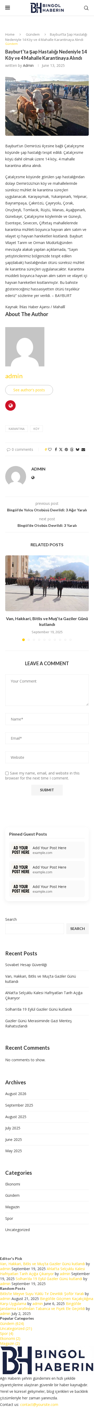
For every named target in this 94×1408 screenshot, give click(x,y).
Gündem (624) (12, 1323)
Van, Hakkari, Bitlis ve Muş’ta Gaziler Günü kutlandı (42, 1263)
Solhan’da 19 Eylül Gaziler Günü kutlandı (38, 1009)
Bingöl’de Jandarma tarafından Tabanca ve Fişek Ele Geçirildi (42, 1306)
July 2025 (12, 1127)
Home (10, 34)
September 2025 (19, 1105)
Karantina (17, 429)
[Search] (86, 8)
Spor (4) (6, 1333)
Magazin (12, 1206)
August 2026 (15, 1093)
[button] (9, 597)
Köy (36, 429)
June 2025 (13, 1139)
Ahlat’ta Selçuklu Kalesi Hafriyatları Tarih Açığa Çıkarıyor (42, 1271)
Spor (9, 1218)
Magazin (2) (10, 1343)
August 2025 (15, 1116)
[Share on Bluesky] (77, 449)
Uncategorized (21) (16, 1328)
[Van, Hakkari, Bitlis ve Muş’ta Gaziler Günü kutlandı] (47, 583)
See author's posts (29, 389)
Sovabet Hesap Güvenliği (26, 964)
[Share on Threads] (72, 449)
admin (28, 65)
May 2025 (13, 1150)
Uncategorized (17, 1229)
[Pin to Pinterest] (66, 449)
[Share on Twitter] (61, 449)
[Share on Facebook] (56, 449)
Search (11, 919)
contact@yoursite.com (39, 1404)
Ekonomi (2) (10, 1338)
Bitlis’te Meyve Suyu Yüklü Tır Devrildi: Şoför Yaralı (42, 1293)
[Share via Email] (83, 449)
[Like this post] (50, 449)
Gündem (33, 34)
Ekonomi (12, 1184)
